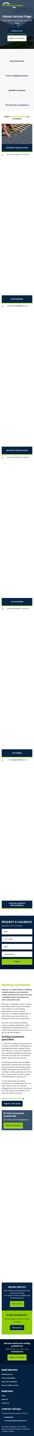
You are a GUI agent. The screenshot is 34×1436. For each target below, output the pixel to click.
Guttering (17, 753)
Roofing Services (17, 31)
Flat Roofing (17, 602)
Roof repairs (17, 299)
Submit (17, 961)
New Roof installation (17, 450)
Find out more (17, 1304)
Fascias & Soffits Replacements (17, 904)
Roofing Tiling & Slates (17, 148)
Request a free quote (17, 38)
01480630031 (17, 1351)
